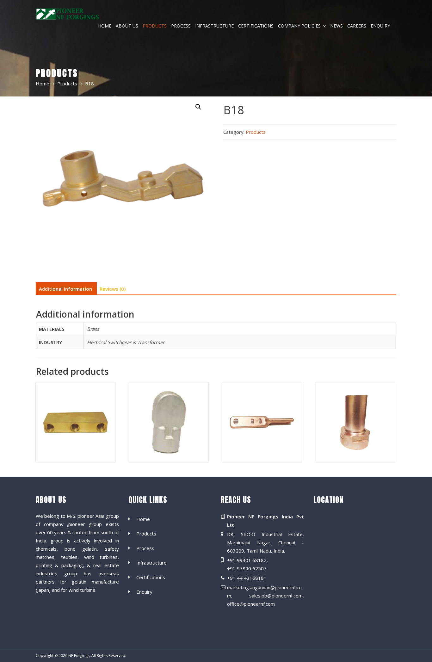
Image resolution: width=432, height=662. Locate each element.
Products (155, 26)
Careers (356, 26)
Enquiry (380, 26)
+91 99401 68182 (247, 560)
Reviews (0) (113, 289)
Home (104, 26)
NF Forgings (78, 655)
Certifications (256, 26)
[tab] (65, 288)
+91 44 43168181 (247, 578)
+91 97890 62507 (247, 568)
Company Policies (299, 26)
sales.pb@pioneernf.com (276, 595)
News (336, 26)
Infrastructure (214, 26)
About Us (127, 26)
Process (181, 26)
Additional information (65, 289)
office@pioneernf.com (251, 604)
